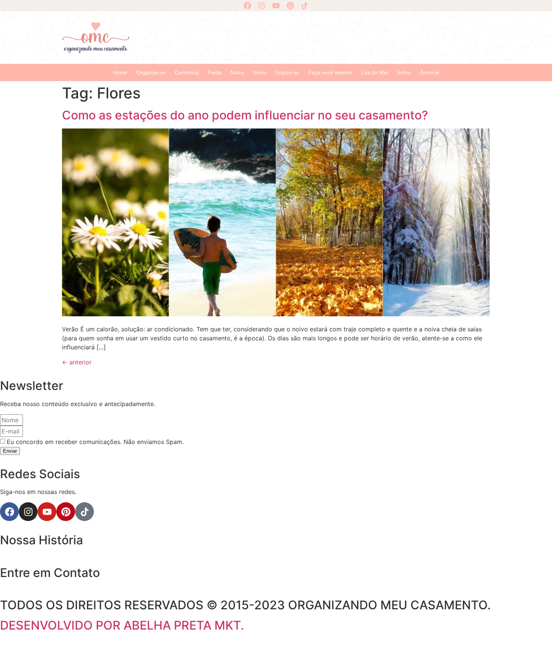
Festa (215, 72)
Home (120, 72)
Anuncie (429, 72)
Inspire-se (287, 72)
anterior (77, 362)
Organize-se (151, 72)
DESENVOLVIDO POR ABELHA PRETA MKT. (122, 625)
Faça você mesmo (330, 72)
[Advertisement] (313, 36)
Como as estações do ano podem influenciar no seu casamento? (245, 115)
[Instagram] (261, 5)
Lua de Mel (374, 72)
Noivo (260, 72)
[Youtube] (276, 5)
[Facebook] (247, 5)
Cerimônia (187, 72)
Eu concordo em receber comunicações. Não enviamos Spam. (95, 442)
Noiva (237, 72)
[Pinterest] (290, 5)
